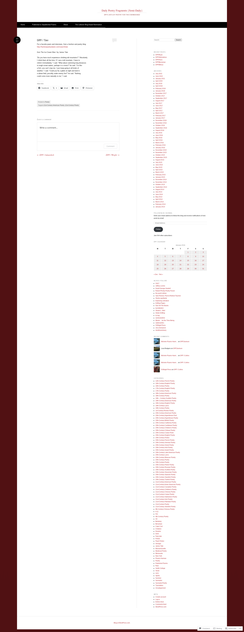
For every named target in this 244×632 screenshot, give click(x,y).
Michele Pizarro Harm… (169, 341)
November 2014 (161, 182)
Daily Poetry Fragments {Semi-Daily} (122, 10)
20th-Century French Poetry (164, 440)
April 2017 (159, 111)
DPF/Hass (158, 60)
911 (156, 514)
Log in (157, 599)
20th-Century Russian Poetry (165, 467)
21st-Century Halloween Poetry (166, 497)
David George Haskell (163, 288)
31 (203, 269)
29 (188, 269)
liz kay (157, 315)
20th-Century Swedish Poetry (165, 477)
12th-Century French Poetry (164, 381)
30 (195, 269)
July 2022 (158, 74)
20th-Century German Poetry (165, 442)
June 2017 (159, 106)
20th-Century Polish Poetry (164, 465)
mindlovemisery (160, 330)
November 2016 (161, 123)
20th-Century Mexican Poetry (165, 457)
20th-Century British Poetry (164, 420)
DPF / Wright (112, 154)
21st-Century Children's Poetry (166, 489)
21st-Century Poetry (72, 105)
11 (157, 260)
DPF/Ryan (159, 55)
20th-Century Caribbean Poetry (166, 425)
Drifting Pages (160, 303)
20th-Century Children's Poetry (166, 428)
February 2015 (160, 175)
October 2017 (160, 96)
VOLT (157, 283)
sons (157, 573)
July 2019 (158, 83)
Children (158, 529)
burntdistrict (159, 308)
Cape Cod (159, 526)
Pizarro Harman (160, 558)
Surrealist (158, 580)
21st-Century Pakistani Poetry (165, 502)
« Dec (156, 274)
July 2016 (158, 133)
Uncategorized (160, 588)
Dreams (158, 531)
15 (188, 260)
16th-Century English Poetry (165, 383)
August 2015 (159, 160)
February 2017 (160, 115)
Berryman (158, 524)
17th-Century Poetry (162, 391)
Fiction (157, 539)
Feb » (161, 274)
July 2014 (158, 192)
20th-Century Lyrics (162, 455)
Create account (160, 597)
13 (173, 260)
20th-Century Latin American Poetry (167, 452)
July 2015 (158, 162)
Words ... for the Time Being (164, 320)
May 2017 (158, 108)
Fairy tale (158, 536)
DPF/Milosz (159, 65)
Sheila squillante (161, 298)
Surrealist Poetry (161, 583)
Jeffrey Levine (160, 286)
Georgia (158, 544)
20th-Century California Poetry (165, 423)
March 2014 (159, 202)
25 (157, 269)
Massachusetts (160, 548)
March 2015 (159, 172)
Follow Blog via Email (163, 213)
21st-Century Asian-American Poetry (167, 484)
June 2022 (159, 76)
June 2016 (159, 135)
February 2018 (160, 88)
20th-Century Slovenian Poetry (166, 472)
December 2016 (161, 120)
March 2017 (159, 113)
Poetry (47, 102)
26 (165, 269)
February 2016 (160, 145)
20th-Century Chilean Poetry (165, 430)
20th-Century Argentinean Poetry (166, 418)
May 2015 (158, 167)
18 (157, 265)
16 (195, 260)
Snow (157, 571)
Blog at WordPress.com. (122, 623)
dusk (157, 534)
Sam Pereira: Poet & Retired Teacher (168, 296)
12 (165, 260)
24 (203, 265)
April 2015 (159, 170)
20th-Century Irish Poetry (164, 447)
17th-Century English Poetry (165, 388)
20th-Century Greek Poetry (164, 445)
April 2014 (159, 199)
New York (158, 556)
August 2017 (159, 101)
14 (180, 260)
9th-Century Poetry (161, 516)
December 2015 (161, 150)
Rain (157, 566)
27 (173, 269)
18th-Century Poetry (162, 396)
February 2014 (160, 204)
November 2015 (161, 152)
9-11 (156, 511)
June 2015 (159, 165)
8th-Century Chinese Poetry (165, 509)
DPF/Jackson (184, 341)
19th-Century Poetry (162, 408)
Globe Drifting (160, 313)
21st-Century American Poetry (165, 482)
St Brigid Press (160, 325)
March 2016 (159, 143)
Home (23, 25)
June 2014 (159, 194)
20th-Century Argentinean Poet (166, 415)
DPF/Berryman (160, 62)
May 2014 (158, 197)
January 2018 (160, 91)
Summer (158, 578)
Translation (159, 585)
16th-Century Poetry (162, 386)
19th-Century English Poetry (165, 403)
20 (173, 265)
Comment (110, 146)
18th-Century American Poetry (165, 393)
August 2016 (159, 130)
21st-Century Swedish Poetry (165, 507)
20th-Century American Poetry (165, 413)
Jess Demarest (160, 328)
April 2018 (159, 86)
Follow (158, 229)
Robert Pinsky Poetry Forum (165, 291)
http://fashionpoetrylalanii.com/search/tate (52, 47)
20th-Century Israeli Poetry (164, 450)
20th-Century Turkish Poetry (165, 479)
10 (203, 256)
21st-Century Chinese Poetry (165, 492)
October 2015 (160, 155)
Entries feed (159, 602)
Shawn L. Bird (160, 310)
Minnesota (159, 553)
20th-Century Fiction (162, 438)
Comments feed (160, 604)
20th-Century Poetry (162, 460)
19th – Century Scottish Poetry (165, 398)
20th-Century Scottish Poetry (165, 470)
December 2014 (161, 179)
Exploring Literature (162, 301)
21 (180, 265)
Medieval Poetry (161, 551)
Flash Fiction (159, 541)
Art (156, 519)
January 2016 (160, 148)
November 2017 (161, 93)
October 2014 (160, 184)
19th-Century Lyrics (162, 406)
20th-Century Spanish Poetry (165, 474)
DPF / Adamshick (45, 154)
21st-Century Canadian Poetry (165, 487)
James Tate (159, 546)
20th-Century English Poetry (165, 435)
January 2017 (160, 118)
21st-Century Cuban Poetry (164, 494)
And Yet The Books (162, 305)
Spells (157, 576)
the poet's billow (160, 293)
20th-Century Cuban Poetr (164, 433)
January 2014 (160, 207)
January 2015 (160, 177)
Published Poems (161, 563)
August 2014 (159, 189)
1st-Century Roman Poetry (164, 410)
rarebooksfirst (160, 318)
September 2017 (161, 98)
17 (203, 260)
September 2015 (161, 157)
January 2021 (160, 78)
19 (165, 265)
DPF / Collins (184, 355)
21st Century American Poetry (54, 105)
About (66, 25)
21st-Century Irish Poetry (163, 499)
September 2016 (161, 128)
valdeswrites (159, 323)
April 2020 (159, 81)
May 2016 (158, 138)
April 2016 (159, 140)
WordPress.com (160, 607)
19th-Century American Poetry (165, 401)
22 (188, 265)
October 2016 (160, 125)
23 (195, 265)
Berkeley (158, 521)
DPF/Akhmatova (161, 57)
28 (180, 269)
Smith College (160, 568)
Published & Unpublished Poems (44, 25)
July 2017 (158, 103)
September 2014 (161, 187)
